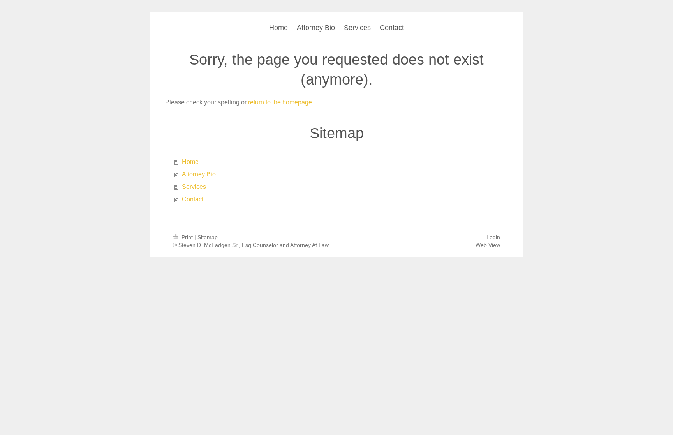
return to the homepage (280, 102)
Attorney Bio (199, 174)
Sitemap (207, 237)
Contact (192, 199)
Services (194, 186)
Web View (488, 245)
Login (493, 237)
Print (187, 237)
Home (190, 162)
